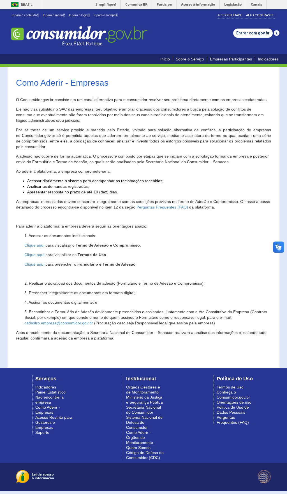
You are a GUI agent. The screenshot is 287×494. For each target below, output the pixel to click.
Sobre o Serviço (190, 59)
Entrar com (253, 33)
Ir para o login (79, 15)
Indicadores (268, 59)
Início (165, 59)
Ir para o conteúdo (25, 15)
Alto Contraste (260, 15)
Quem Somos (138, 447)
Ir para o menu (54, 15)
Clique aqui (34, 245)
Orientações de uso (234, 402)
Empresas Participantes (231, 59)
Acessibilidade (229, 15)
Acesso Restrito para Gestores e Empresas (53, 422)
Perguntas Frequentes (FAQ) (162, 207)
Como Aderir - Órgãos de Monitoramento (139, 437)
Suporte (42, 432)
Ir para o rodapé (105, 15)
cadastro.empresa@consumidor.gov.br (58, 323)
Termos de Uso (230, 387)
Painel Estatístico (50, 392)
